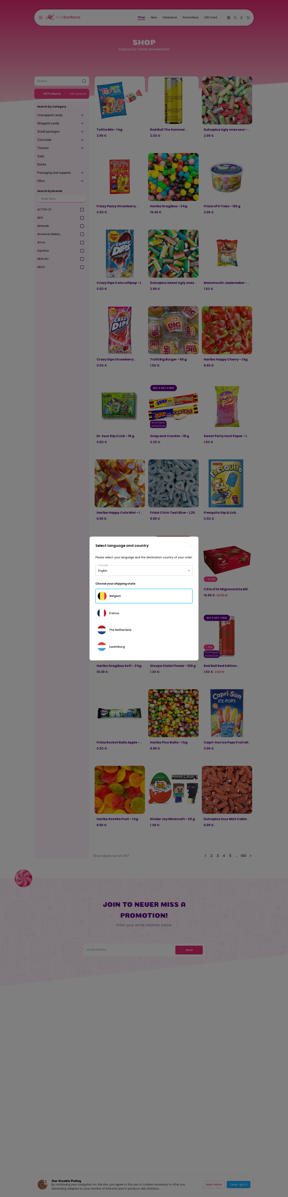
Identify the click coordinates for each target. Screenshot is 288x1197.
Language (103, 565)
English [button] (102, 570)
